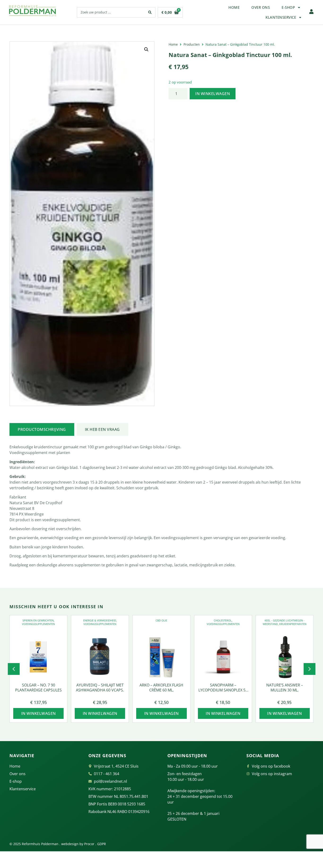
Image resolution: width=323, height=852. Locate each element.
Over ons (260, 7)
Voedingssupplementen (38, 624)
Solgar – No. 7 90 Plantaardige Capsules (38, 687)
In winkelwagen (212, 93)
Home (234, 7)
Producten (191, 44)
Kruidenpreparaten (292, 624)
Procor (89, 844)
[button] (146, 49)
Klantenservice (281, 17)
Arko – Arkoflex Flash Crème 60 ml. (161, 687)
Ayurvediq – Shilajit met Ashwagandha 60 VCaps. (100, 687)
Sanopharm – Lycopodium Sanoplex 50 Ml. (223, 690)
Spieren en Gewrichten (38, 620)
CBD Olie (161, 620)
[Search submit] (150, 12)
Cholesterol (223, 620)
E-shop (288, 7)
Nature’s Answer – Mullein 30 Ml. (284, 687)
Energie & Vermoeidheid (99, 620)
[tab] (41, 429)
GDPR (101, 844)
